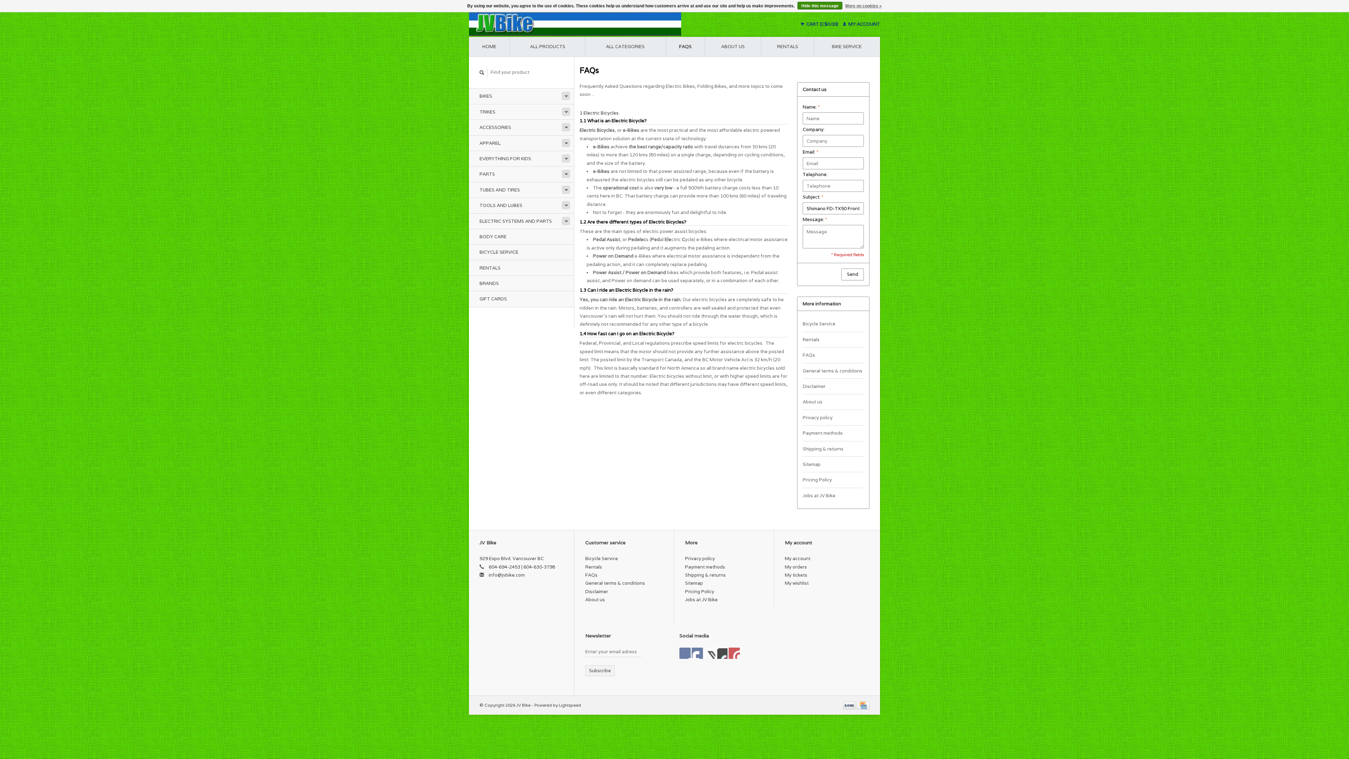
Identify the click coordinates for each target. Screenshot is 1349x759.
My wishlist (797, 583)
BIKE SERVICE (847, 47)
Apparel (490, 143)
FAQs (685, 47)
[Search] (482, 72)
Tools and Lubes (501, 205)
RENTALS (787, 47)
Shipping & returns (823, 449)
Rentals (490, 268)
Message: (815, 219)
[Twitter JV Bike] (697, 653)
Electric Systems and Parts (516, 221)
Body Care (493, 237)
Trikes (487, 112)
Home (489, 47)
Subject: (813, 197)
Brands (489, 283)
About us (733, 47)
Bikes (486, 96)
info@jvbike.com (507, 575)
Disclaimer (814, 386)
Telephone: (815, 174)
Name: (811, 107)
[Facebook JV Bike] (685, 653)
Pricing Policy (817, 480)
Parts (487, 174)
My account (863, 24)
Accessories (495, 127)
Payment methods (823, 433)
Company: (814, 129)
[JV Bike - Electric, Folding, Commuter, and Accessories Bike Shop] (618, 24)
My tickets (796, 575)
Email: (810, 152)
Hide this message (820, 6)
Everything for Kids (505, 159)
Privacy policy (818, 418)
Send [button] (852, 274)
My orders (796, 567)
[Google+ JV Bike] (709, 653)
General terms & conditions (832, 371)
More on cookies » (863, 6)
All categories (625, 47)
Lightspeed (570, 705)
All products (547, 47)
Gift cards (493, 299)
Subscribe (600, 671)
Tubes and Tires (500, 190)
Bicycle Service (499, 252)
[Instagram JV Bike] (734, 653)
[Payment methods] (850, 705)
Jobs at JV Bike (819, 496)
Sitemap (812, 464)
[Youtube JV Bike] (722, 653)
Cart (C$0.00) (822, 24)
